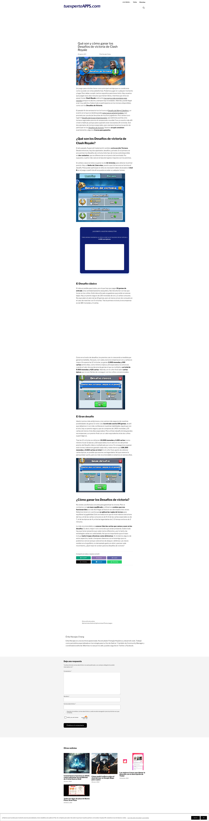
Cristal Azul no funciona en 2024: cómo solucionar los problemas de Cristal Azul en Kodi (77, 777)
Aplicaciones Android (88, 623)
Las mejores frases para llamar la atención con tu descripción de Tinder (132, 774)
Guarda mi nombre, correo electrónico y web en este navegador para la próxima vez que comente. (93, 712)
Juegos (110, 623)
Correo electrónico (70, 704)
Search (143, 7)
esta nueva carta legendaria (113, 113)
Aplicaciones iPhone (101, 623)
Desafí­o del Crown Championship (94, 118)
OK (204, 817)
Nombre (66, 696)
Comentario (68, 671)
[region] (104, 817)
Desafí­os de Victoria (96, 128)
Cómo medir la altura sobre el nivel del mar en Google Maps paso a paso (103, 778)
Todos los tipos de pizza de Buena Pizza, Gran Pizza (77, 799)
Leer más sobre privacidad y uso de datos (138, 817)
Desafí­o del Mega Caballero (118, 110)
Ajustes (195, 817)
